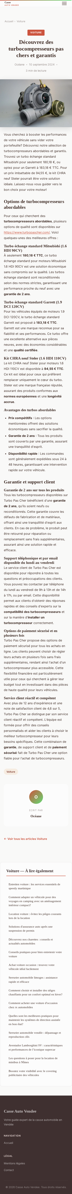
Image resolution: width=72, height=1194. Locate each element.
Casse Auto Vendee (20, 1111)
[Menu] (64, 3)
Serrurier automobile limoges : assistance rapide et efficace (33, 979)
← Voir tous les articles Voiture (25, 839)
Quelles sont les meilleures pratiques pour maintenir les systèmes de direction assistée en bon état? (34, 1020)
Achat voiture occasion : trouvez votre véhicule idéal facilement (32, 966)
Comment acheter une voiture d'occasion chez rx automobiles (33, 1005)
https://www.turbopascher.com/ (27, 232)
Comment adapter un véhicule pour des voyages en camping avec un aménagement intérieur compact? (35, 901)
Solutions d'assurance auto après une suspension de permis (31, 928)
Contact (9, 1170)
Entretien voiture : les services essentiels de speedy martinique (34, 886)
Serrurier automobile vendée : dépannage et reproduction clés (35, 1034)
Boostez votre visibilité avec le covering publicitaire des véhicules (33, 1073)
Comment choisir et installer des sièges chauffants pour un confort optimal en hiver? (35, 992)
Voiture (21, 21)
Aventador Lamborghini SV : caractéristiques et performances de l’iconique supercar (36, 1047)
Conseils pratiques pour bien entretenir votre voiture (35, 954)
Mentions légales (14, 1163)
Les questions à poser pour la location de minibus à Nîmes (33, 1060)
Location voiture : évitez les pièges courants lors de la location (35, 916)
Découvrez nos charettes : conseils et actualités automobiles (31, 941)
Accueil (9, 21)
